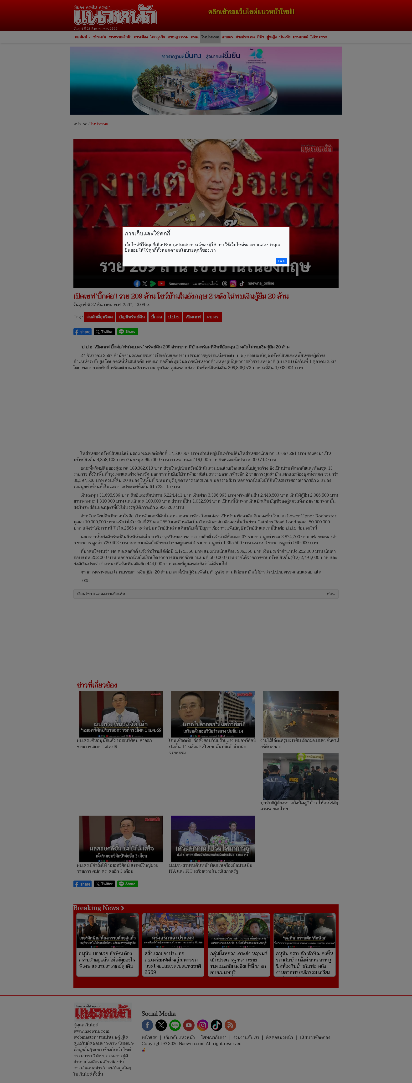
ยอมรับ (281, 261)
